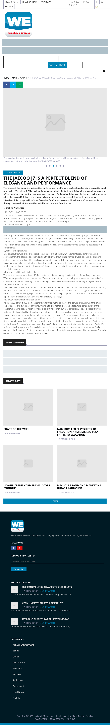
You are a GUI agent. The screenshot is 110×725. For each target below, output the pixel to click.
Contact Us (41, 719)
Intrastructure (19, 663)
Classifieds (74, 65)
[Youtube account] (102, 2)
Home (6, 78)
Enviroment (18, 686)
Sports (16, 651)
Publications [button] (47, 59)
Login (10, 6)
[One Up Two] (97, 6)
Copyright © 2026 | (26, 716)
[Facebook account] (97, 2)
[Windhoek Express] (17, 526)
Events (24, 65)
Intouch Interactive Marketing (67, 716)
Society (16, 698)
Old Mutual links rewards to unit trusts (47, 586)
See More (55, 501)
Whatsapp (46, 2)
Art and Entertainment (23, 645)
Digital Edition (13, 59)
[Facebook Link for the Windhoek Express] (13, 548)
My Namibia (87, 716)
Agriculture (18, 680)
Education (11, 65)
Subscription (38, 65)
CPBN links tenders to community (42, 603)
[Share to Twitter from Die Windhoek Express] (13, 85)
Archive (71, 719)
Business (17, 674)
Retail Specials (29, 2)
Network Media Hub (44, 716)
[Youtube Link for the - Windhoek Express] (19, 548)
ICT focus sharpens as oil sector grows (45, 619)
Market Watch (19, 78)
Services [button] (30, 59)
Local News (66, 59)
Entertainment (85, 59)
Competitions (57, 65)
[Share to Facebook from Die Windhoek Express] (6, 85)
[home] (55, 24)
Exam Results (11, 2)
